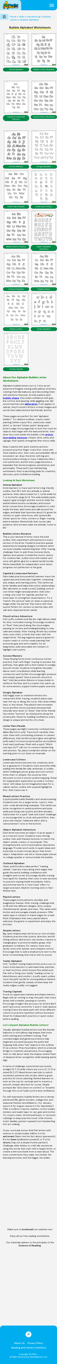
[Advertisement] (28, 1195)
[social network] (28, 1334)
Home (13, 16)
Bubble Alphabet (29, 19)
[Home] (10, 5)
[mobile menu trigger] (51, 5)
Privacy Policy (35, 1343)
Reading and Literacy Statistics (28, 1347)
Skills (21, 16)
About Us (19, 1343)
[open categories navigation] (4, 17)
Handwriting (33, 16)
